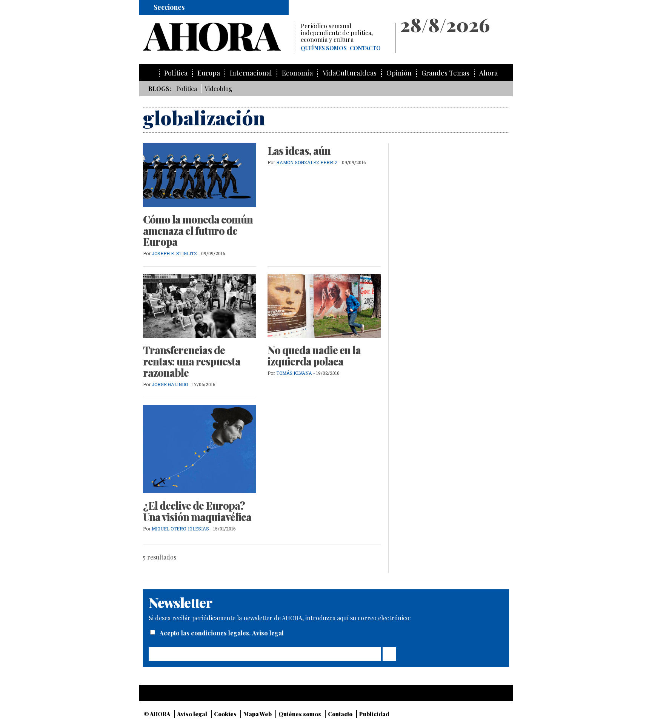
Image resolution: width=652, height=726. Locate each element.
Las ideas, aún (299, 150)
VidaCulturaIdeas (350, 73)
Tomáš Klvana (294, 373)
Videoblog (218, 88)
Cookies (225, 714)
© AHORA (157, 714)
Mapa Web (257, 714)
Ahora (488, 73)
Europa (208, 73)
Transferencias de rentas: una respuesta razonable (191, 361)
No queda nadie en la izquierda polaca (314, 355)
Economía (297, 73)
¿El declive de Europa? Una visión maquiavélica (197, 511)
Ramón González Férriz (307, 162)
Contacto (365, 48)
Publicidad (374, 714)
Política (176, 73)
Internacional (251, 73)
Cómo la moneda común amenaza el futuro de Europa (198, 230)
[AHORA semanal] (218, 37)
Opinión (399, 73)
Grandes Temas (445, 73)
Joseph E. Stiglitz (175, 253)
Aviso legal (268, 633)
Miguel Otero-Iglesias (180, 529)
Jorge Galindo (170, 384)
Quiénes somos (324, 48)
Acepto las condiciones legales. (206, 633)
